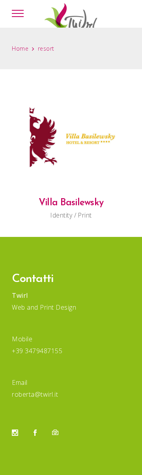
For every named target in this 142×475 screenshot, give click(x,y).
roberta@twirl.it (35, 394)
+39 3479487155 (37, 350)
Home (20, 48)
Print (85, 215)
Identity (61, 215)
